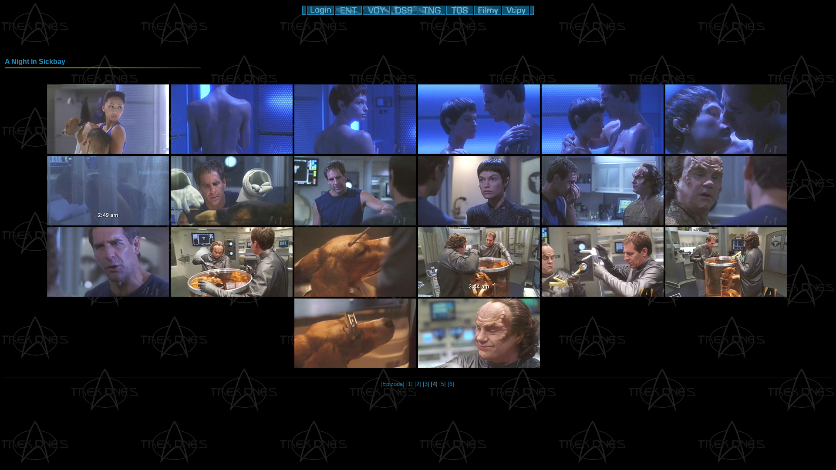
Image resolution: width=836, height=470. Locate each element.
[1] (409, 384)
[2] (418, 384)
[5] (442, 384)
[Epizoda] (393, 384)
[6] (451, 384)
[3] (426, 384)
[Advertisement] (418, 37)
